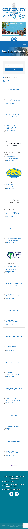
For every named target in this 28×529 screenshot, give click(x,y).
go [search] (14, 69)
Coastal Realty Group (10, 264)
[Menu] (24, 44)
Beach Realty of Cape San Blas (13, 182)
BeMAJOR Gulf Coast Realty (12, 210)
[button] (4, 77)
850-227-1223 (9, 482)
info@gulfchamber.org (12, 489)
